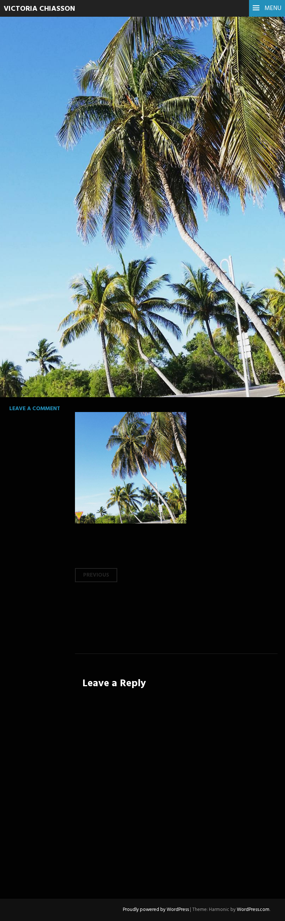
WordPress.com (253, 910)
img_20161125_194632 (87, 132)
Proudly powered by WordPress (156, 910)
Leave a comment (34, 408)
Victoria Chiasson (39, 9)
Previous (96, 575)
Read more (33, 183)
